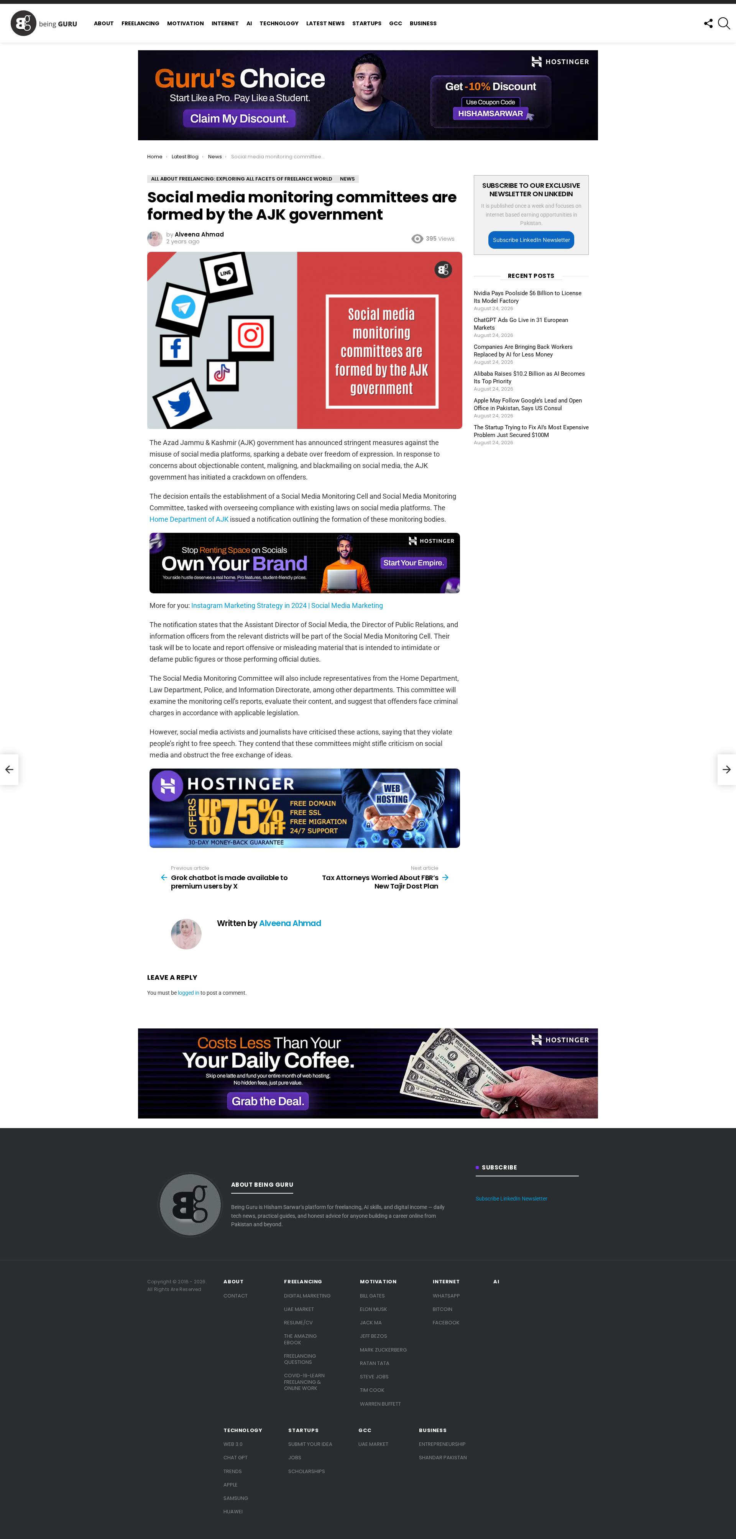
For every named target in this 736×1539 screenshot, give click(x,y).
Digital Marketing (307, 1295)
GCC (395, 23)
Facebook (446, 1322)
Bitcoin (442, 1309)
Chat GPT (235, 1457)
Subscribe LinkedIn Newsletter (531, 240)
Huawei (233, 1511)
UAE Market (299, 1309)
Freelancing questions (300, 1359)
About (104, 23)
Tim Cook (372, 1390)
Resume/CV (298, 1322)
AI (249, 23)
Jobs (294, 1457)
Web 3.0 (233, 1444)
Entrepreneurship (442, 1444)
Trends (232, 1471)
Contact (235, 1295)
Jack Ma (371, 1322)
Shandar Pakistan (443, 1457)
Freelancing (140, 23)
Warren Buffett (380, 1404)
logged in (188, 993)
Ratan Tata (374, 1363)
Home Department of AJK (189, 519)
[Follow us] (708, 23)
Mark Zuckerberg (383, 1349)
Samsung (235, 1498)
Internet (225, 23)
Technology (279, 23)
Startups (366, 23)
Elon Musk (373, 1309)
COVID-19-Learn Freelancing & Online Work (304, 1382)
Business (423, 23)
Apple (230, 1484)
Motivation (185, 23)
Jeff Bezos (373, 1336)
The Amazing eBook (300, 1339)
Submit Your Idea (310, 1444)
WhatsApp (446, 1295)
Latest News (325, 23)
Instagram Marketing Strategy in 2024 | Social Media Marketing (287, 605)
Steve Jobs (374, 1376)
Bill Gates (372, 1295)
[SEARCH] (724, 23)
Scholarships (306, 1471)
